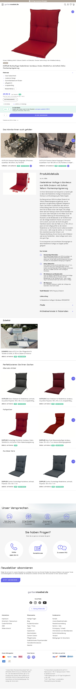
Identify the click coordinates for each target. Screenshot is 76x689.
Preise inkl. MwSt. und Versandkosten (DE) (14, 96)
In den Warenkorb (41, 115)
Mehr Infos (27, 110)
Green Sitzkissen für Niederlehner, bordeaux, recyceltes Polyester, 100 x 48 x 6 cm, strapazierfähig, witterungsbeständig (56, 400)
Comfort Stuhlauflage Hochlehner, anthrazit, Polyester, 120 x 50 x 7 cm (18, 482)
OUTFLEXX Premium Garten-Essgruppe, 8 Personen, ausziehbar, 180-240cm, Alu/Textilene (17, 161)
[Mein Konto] (68, 4)
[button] (73, 140)
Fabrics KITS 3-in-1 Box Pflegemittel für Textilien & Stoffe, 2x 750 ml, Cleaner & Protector (17, 352)
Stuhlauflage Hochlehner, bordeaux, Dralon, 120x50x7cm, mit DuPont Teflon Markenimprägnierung (18, 441)
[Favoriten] (71, 4)
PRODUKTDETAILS (9, 88)
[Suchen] (65, 4)
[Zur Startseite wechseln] (12, 5)
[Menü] (3, 4)
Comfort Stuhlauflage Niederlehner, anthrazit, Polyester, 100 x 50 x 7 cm (55, 482)
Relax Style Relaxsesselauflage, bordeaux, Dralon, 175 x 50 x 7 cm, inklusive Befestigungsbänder (55, 441)
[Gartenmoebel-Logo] (38, 592)
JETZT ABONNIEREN (10, 580)
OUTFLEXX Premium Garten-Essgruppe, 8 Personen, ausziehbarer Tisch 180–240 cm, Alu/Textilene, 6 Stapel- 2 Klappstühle (56, 162)
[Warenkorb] (73, 4)
